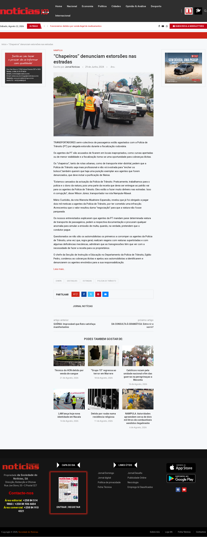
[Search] (205, 11)
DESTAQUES (72, 281)
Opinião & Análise (136, 6)
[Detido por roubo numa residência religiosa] (103, 399)
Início (4, 44)
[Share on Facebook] (84, 294)
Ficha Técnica (105, 487)
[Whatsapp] (167, 26)
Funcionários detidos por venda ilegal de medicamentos (76, 26)
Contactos (201, 532)
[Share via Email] (105, 294)
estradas (87, 281)
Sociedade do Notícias (28, 532)
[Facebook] (159, 26)
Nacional (72, 6)
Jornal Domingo (106, 473)
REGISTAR (74, 507)
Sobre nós (155, 532)
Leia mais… (59, 269)
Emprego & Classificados (140, 487)
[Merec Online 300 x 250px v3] (183, 68)
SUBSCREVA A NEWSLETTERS (189, 26)
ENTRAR (61, 507)
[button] (44, 26)
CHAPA (58, 281)
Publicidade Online (137, 478)
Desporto (156, 6)
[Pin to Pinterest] (98, 294)
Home (58, 6)
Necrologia (133, 482)
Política (102, 6)
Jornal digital (104, 478)
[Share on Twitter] (91, 294)
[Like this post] (76, 294)
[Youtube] (163, 26)
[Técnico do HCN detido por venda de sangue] (69, 355)
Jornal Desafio (135, 473)
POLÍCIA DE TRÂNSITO (106, 281)
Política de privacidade (109, 482)
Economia (87, 6)
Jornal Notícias (72, 67)
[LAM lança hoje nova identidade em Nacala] (69, 399)
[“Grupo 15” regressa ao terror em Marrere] (103, 355)
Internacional (62, 15)
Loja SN (168, 532)
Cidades (116, 6)
